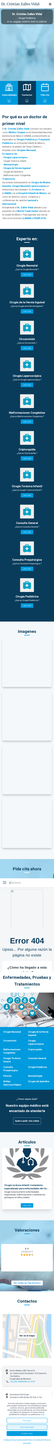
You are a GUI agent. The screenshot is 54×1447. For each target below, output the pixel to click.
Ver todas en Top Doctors (27, 1283)
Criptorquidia (35, 1049)
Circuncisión (9, 1040)
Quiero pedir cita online (27, 1121)
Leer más (27, 275)
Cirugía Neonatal (12, 1032)
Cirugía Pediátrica (37, 1067)
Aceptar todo (27, 1433)
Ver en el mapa (27, 1335)
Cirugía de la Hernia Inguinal (38, 1033)
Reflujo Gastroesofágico (12, 1083)
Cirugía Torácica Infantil (11, 1060)
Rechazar (27, 1420)
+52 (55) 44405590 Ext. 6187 (22, 1382)
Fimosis (7, 1076)
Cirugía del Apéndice (38, 1081)
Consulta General (37, 1058)
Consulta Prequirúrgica (10, 1069)
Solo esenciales (27, 1427)
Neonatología (35, 1076)
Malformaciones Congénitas (11, 1051)
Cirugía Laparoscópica (36, 1042)
